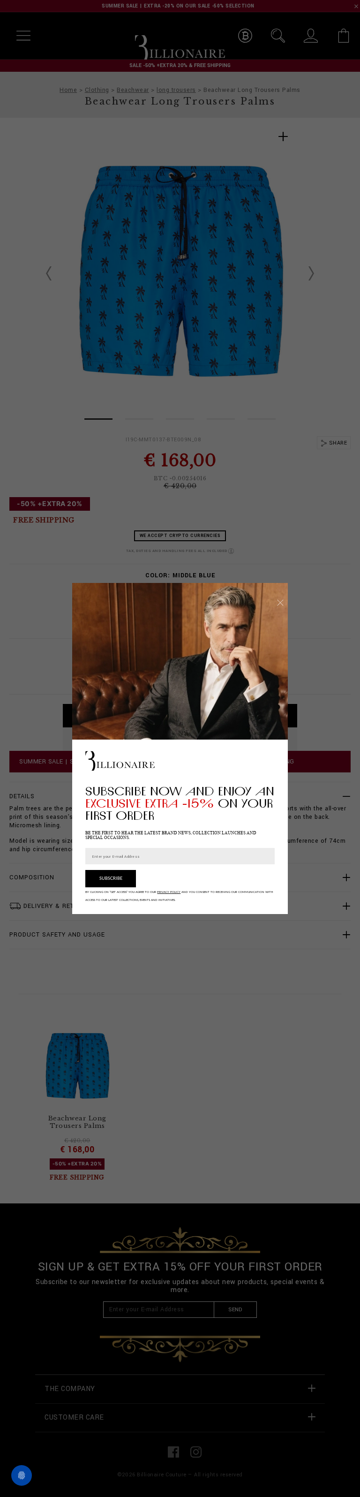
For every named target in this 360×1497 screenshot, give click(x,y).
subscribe (110, 879)
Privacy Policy (168, 892)
